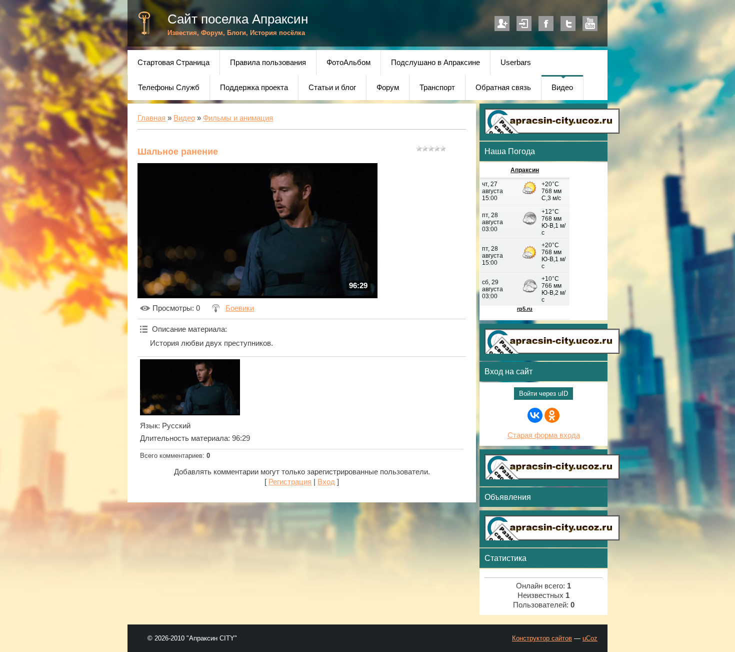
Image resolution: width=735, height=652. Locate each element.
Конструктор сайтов (542, 638)
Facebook (546, 23)
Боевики (240, 308)
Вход (524, 23)
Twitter (568, 23)
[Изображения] (190, 387)
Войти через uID (543, 393)
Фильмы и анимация (238, 118)
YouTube (590, 23)
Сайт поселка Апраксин (238, 19)
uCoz (590, 638)
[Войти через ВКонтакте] (535, 415)
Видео (184, 118)
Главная (152, 118)
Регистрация (502, 23)
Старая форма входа (544, 435)
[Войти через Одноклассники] (552, 415)
